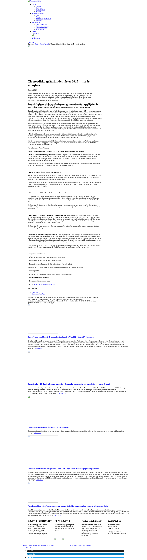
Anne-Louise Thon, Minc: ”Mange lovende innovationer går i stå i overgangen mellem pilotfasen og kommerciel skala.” (68, 506)
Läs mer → (38, 348)
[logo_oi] (34, 1)
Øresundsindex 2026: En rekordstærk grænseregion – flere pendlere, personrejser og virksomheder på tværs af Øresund (69, 384)
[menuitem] (80, 7)
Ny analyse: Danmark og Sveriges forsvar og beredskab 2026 (48, 427)
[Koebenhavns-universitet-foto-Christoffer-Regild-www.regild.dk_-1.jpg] (60, 76)
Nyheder (31, 42)
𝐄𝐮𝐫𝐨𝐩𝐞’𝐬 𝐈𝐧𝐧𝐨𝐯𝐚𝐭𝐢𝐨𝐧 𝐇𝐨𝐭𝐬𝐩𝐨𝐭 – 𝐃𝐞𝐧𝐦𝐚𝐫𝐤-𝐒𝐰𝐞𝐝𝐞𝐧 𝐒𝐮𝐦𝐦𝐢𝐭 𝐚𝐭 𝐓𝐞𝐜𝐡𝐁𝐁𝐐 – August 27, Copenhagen (61, 337)
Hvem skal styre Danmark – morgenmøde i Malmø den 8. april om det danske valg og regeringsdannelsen (63, 469)
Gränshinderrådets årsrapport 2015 (45, 284)
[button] (29, 551)
